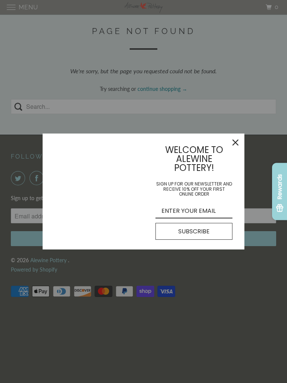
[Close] (235, 142)
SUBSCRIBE (194, 231)
